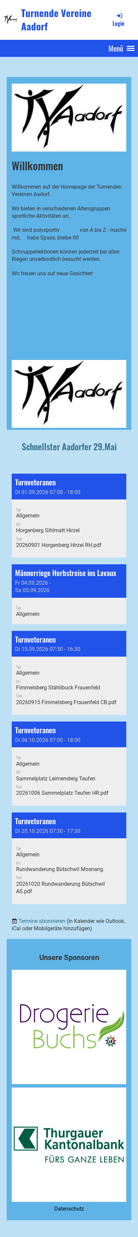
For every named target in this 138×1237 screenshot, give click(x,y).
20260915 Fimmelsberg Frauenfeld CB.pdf (66, 702)
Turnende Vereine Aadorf (56, 19)
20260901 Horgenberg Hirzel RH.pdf (58, 545)
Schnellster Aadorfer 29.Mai (69, 446)
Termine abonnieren (41, 921)
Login (118, 23)
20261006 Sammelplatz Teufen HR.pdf (62, 793)
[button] (69, 516)
